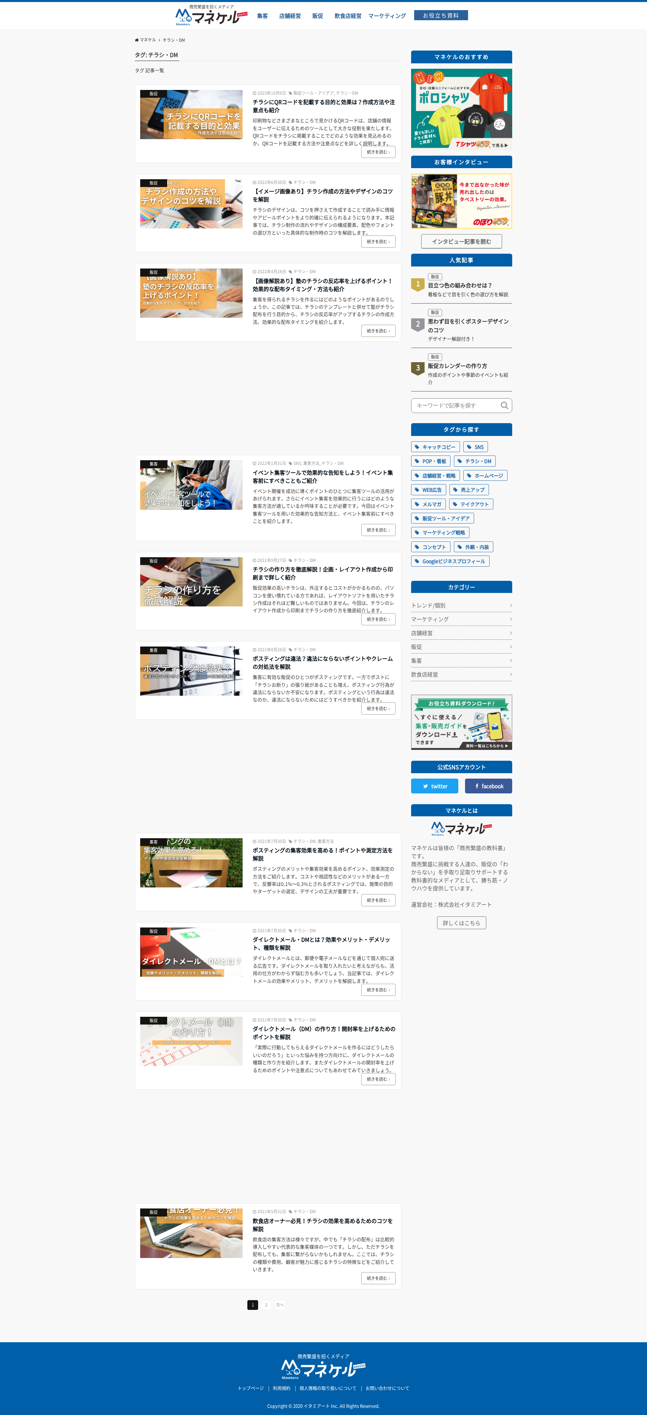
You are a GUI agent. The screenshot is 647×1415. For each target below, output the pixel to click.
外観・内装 (477, 546)
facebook (492, 786)
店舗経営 (422, 633)
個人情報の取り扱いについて (328, 1388)
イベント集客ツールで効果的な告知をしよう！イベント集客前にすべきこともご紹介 (323, 476)
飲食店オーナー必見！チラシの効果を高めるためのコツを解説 (323, 1225)
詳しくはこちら (462, 923)
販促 (154, 94)
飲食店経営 (424, 674)
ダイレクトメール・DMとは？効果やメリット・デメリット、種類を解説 (321, 943)
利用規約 (281, 1388)
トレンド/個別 (428, 605)
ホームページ (489, 475)
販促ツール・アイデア (314, 93)
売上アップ (473, 489)
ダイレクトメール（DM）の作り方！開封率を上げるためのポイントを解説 (324, 1033)
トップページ (251, 1388)
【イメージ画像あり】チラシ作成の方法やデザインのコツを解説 (323, 195)
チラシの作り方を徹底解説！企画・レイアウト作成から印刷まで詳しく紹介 (323, 573)
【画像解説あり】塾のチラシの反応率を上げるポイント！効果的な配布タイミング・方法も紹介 (323, 285)
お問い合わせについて (387, 1388)
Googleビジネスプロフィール (454, 561)
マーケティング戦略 (444, 532)
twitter (439, 786)
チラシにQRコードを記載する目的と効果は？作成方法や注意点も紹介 (324, 106)
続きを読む (377, 152)
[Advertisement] (268, 399)
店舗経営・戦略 (439, 475)
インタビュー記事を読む (461, 241)
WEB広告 (432, 489)
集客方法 (311, 463)
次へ (280, 1305)
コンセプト (434, 546)
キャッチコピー (439, 446)
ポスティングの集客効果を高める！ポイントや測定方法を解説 (323, 854)
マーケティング (430, 619)
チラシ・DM (347, 93)
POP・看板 (434, 461)
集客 (154, 464)
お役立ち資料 (441, 15)
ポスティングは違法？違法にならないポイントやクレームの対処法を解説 (323, 662)
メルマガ (432, 504)
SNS (297, 463)
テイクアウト (475, 504)
